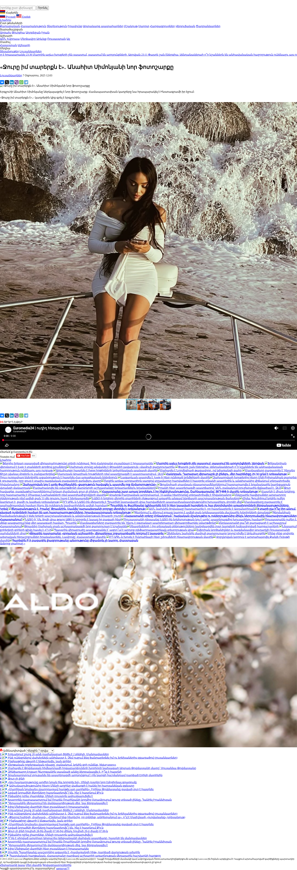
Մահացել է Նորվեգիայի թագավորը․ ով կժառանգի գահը (249, 54)
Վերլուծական (185, 26)
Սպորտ (143, 26)
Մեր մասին (34, 865)
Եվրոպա (13, 38)
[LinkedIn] (12, 82)
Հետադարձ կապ (12, 865)
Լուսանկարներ (31, 51)
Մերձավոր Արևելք (33, 38)
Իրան (45, 32)
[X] (7, 82)
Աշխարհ (24, 45)
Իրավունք (75, 26)
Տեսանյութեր (9, 51)
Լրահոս (5, 20)
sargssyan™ (62, 868)
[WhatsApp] (21, 82)
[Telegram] (26, 82)
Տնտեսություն (57, 26)
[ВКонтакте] (2, 82)
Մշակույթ (131, 26)
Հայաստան (8, 45)
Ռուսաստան (56, 38)
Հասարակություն (33, 26)
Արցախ (5, 32)
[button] (143, 404)
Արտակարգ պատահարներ (103, 26)
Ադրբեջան (33, 32)
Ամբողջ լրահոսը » (12, 543)
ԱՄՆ (3, 38)
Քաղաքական (10, 26)
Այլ (68, 38)
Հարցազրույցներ (162, 26)
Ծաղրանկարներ (208, 26)
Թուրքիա (18, 32)
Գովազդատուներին (56, 865)
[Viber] (16, 82)
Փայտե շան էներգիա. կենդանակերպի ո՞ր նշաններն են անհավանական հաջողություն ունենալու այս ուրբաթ (122, 54)
